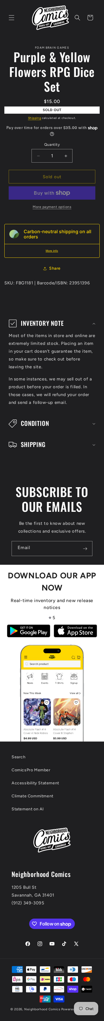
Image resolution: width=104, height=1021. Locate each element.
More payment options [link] (52, 207)
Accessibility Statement (35, 783)
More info (52, 250)
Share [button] (55, 268)
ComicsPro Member (31, 770)
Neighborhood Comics (42, 1009)
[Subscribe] (85, 548)
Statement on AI (28, 809)
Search (19, 757)
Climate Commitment (32, 796)
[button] (11, 17)
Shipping (34, 118)
